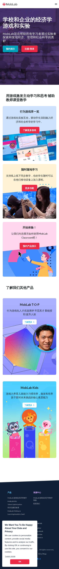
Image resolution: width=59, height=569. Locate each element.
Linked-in (39, 537)
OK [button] (20, 562)
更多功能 (29, 188)
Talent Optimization (14, 504)
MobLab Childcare (14, 511)
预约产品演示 (29, 246)
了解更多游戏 (29, 130)
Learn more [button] (10, 556)
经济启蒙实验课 (13, 508)
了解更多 (28, 322)
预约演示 (10, 48)
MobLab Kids (12, 501)
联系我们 (36, 504)
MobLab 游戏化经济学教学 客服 (42, 499)
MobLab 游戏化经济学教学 (17, 498)
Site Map (42, 554)
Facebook (39, 531)
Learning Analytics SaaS (15, 514)
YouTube (39, 534)
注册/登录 (29, 48)
